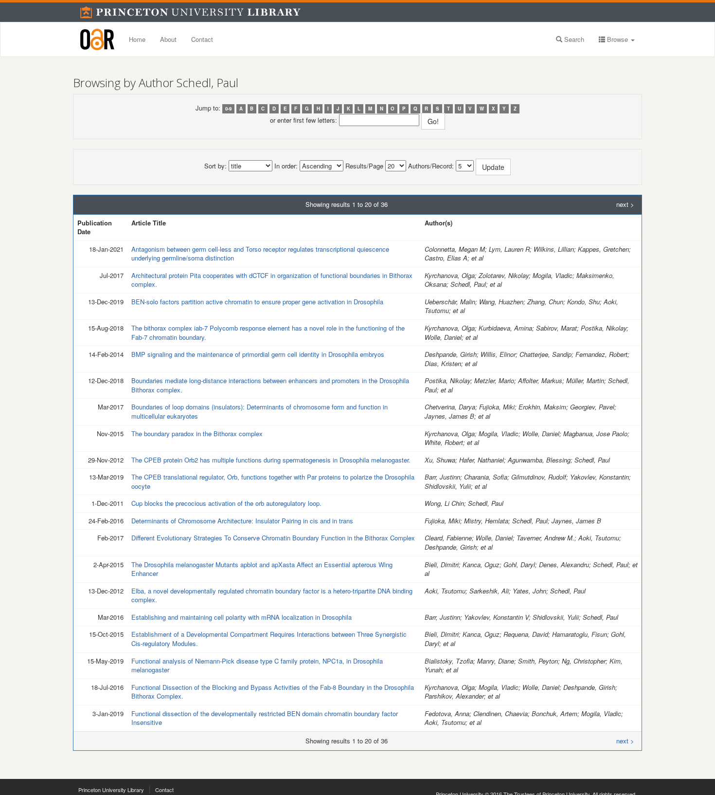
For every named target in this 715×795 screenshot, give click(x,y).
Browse (617, 39)
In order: (286, 166)
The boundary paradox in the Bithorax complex (197, 433)
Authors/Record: (431, 166)
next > (625, 204)
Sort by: (215, 166)
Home (137, 39)
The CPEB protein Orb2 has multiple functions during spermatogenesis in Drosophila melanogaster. (271, 459)
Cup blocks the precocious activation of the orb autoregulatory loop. (226, 503)
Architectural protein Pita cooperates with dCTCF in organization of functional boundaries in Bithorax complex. (271, 280)
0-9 (228, 108)
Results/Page (364, 166)
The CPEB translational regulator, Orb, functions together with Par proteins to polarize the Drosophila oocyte (272, 481)
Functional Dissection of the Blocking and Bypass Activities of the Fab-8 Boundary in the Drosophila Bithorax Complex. (272, 692)
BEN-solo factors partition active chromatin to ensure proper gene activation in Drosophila (257, 301)
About (168, 39)
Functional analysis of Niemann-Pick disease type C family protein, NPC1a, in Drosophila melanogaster (257, 665)
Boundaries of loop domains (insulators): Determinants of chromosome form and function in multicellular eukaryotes (259, 411)
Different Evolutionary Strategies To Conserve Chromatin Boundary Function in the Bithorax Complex (273, 537)
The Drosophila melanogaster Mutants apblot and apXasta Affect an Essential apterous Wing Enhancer (262, 569)
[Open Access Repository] (97, 39)
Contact (202, 39)
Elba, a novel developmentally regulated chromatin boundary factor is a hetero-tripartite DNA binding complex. (271, 595)
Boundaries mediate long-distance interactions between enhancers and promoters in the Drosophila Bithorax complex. (270, 385)
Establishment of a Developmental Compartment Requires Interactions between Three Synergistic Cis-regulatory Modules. (269, 638)
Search (573, 39)
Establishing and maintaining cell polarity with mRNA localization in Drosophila (241, 617)
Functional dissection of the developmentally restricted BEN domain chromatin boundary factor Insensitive (264, 718)
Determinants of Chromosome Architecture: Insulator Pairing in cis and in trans (242, 520)
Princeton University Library (111, 790)
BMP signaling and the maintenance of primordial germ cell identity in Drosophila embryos (257, 354)
